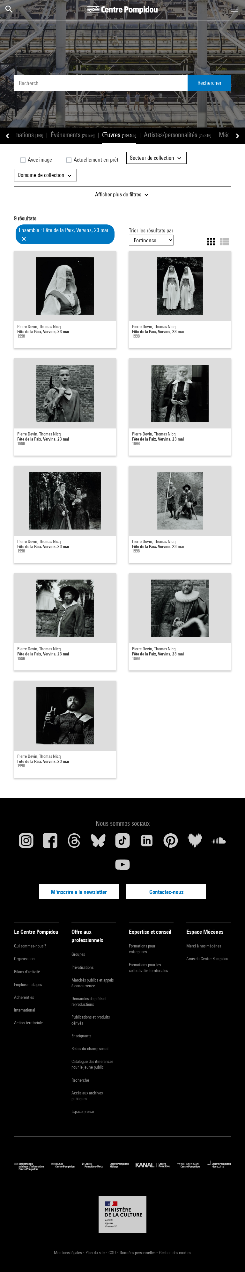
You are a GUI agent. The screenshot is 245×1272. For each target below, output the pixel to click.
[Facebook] (50, 842)
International (24, 1009)
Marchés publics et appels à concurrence (92, 982)
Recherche (80, 1080)
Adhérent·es (24, 997)
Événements (72, 135)
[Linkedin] (147, 842)
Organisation (24, 958)
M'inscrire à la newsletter (79, 891)
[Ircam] (66, 1169)
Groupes (78, 954)
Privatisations (82, 967)
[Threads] (74, 842)
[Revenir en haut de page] (230, 1257)
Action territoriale (28, 1022)
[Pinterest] (171, 842)
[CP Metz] (96, 1169)
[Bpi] (32, 1169)
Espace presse (82, 1111)
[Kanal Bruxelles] (156, 1169)
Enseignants (81, 1035)
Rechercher (209, 82)
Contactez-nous (166, 891)
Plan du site (95, 1252)
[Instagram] (26, 842)
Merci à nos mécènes (203, 945)
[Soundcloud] (219, 842)
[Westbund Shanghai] (192, 1169)
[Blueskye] (98, 842)
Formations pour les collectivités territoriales (148, 967)
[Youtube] (122, 867)
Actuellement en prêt (95, 159)
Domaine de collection (42, 175)
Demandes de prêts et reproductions (89, 1001)
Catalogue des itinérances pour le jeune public (92, 1064)
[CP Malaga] (123, 1169)
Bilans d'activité (27, 971)
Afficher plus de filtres (119, 194)
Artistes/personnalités (177, 135)
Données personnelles (138, 1252)
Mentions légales (68, 1252)
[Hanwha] (219, 1169)
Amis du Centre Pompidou (207, 958)
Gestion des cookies (175, 1252)
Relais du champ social (89, 1048)
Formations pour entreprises (142, 948)
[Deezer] (195, 842)
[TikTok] (122, 842)
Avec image (39, 159)
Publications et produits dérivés (90, 1019)
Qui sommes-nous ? (30, 945)
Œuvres (119, 135)
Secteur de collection (152, 157)
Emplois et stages (28, 984)
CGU (112, 1252)
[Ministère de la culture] (122, 1214)
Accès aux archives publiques (87, 1095)
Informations (23, 135)
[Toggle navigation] (234, 9)
